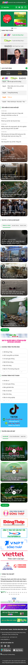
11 (20, 592)
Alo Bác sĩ (6, 380)
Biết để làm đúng (8, 362)
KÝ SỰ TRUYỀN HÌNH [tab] (14, 436)
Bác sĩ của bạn (8, 390)
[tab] (14, 35)
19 (16, 594)
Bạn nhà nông (7, 365)
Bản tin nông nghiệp (9, 397)
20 (18, 594)
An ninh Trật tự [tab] (15, 225)
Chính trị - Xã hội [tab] (6, 225)
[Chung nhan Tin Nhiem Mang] (14, 654)
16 (11, 594)
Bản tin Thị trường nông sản (11, 369)
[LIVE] (14, 56)
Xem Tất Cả (5, 329)
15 (9, 594)
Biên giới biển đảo (9, 387)
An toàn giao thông (9, 358)
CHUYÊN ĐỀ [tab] (5, 436)
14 (26, 592)
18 (15, 594)
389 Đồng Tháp (8, 352)
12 (22, 592)
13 (24, 592)
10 (18, 592)
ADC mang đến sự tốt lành (11, 355)
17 (13, 594)
